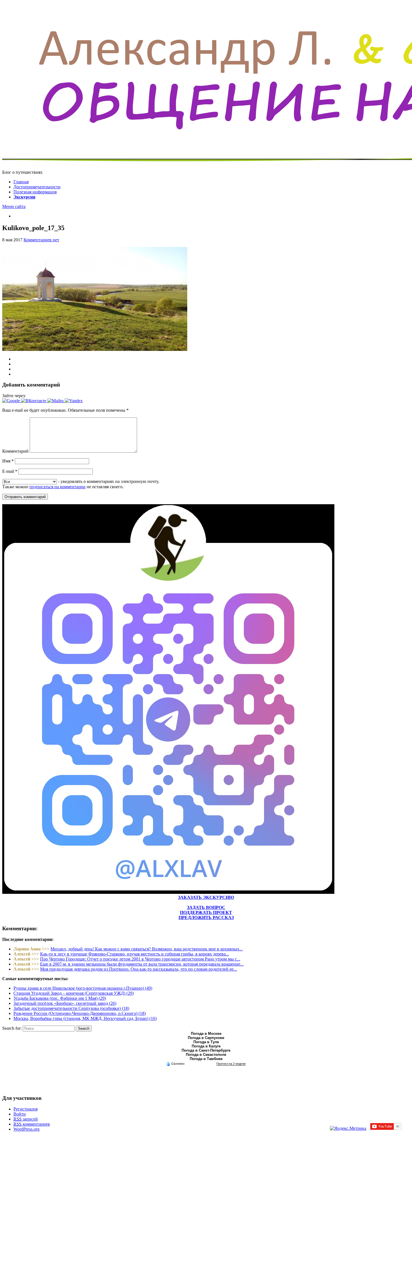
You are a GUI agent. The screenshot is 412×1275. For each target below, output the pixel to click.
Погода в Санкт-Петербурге (206, 1050)
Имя (8, 461)
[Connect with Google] (11, 400)
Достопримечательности (37, 186)
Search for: (12, 1028)
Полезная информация (35, 191)
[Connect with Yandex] (74, 400)
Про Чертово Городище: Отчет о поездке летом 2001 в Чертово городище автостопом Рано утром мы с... (140, 959)
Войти (19, 1114)
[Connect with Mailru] (56, 400)
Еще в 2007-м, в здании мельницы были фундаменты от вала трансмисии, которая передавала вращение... (142, 964)
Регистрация (25, 1109)
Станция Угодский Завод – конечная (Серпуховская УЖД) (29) (73, 993)
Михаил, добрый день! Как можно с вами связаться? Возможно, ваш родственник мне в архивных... (146, 949)
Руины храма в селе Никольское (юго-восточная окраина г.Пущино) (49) (82, 988)
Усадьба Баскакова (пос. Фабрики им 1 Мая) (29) (59, 998)
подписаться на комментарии (57, 486)
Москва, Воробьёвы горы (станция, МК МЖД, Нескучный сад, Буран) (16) (85, 1018)
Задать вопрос (206, 907)
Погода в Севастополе (206, 1054)
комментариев (31, 1124)
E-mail (9, 471)
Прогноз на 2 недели (231, 1063)
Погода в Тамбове (206, 1059)
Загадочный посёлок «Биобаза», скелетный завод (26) (64, 1003)
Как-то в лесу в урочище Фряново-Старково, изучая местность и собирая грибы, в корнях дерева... (134, 954)
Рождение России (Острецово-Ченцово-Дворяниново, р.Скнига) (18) (79, 1013)
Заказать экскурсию (206, 897)
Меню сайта (14, 206)
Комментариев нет (41, 239)
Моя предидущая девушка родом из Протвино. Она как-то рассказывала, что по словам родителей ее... (138, 969)
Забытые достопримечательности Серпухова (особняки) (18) (71, 1008)
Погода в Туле (206, 1042)
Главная (21, 181)
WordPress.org (26, 1129)
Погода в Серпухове (206, 1038)
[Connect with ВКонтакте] (34, 400)
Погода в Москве (206, 1033)
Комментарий (15, 451)
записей (25, 1119)
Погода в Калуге (206, 1046)
